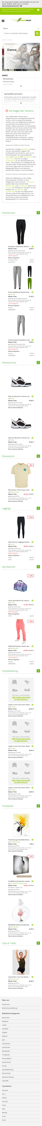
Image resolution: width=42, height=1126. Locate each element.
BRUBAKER (14, 927)
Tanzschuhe (30, 182)
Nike (12, 398)
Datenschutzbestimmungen (10, 6)
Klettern (5, 1036)
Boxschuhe (5, 1018)
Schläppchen (23, 186)
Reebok (4, 1113)
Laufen (4, 1025)
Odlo (12, 544)
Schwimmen (6, 1044)
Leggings (16, 157)
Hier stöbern (38, 213)
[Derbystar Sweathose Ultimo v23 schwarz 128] (32, 246)
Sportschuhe (6, 1062)
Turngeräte (6, 1055)
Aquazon (5, 1090)
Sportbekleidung (7, 1070)
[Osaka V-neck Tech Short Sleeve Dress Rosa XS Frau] (32, 705)
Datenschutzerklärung (9, 1008)
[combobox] (21, 28)
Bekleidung (25, 149)
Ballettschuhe (10, 186)
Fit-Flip (4, 1066)
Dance (10, 40)
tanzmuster (15, 979)
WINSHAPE (14, 648)
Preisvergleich (7, 1058)
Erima (13, 294)
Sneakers (9, 188)
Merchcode (15, 492)
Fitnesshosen (27, 157)
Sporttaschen (19, 190)
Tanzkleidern (10, 161)
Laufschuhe (6, 1047)
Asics (4, 1094)
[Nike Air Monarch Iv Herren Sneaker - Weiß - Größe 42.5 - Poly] (32, 438)
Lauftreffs (5, 1081)
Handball (5, 1029)
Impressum (6, 1004)
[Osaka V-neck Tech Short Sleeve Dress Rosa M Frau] (32, 746)
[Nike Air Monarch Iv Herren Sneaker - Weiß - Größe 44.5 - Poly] (32, 396)
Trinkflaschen (10, 191)
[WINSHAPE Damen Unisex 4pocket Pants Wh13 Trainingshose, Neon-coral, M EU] (32, 646)
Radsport (5, 1021)
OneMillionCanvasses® (19, 883)
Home (4, 40)
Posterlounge (15, 842)
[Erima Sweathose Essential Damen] (32, 292)
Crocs (4, 1116)
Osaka (13, 707)
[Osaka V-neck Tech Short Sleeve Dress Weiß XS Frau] (32, 788)
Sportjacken (6, 1051)
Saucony (5, 1101)
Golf (3, 1040)
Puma (4, 1105)
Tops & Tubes (10, 159)
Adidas (4, 1098)
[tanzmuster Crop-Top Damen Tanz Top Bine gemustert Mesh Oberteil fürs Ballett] (32, 977)
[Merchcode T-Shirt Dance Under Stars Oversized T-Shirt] (32, 490)
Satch (13, 603)
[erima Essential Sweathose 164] (32, 340)
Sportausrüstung (8, 1077)
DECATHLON (6, 1073)
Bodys (8, 157)
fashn (4, 1120)
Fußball (4, 1032)
